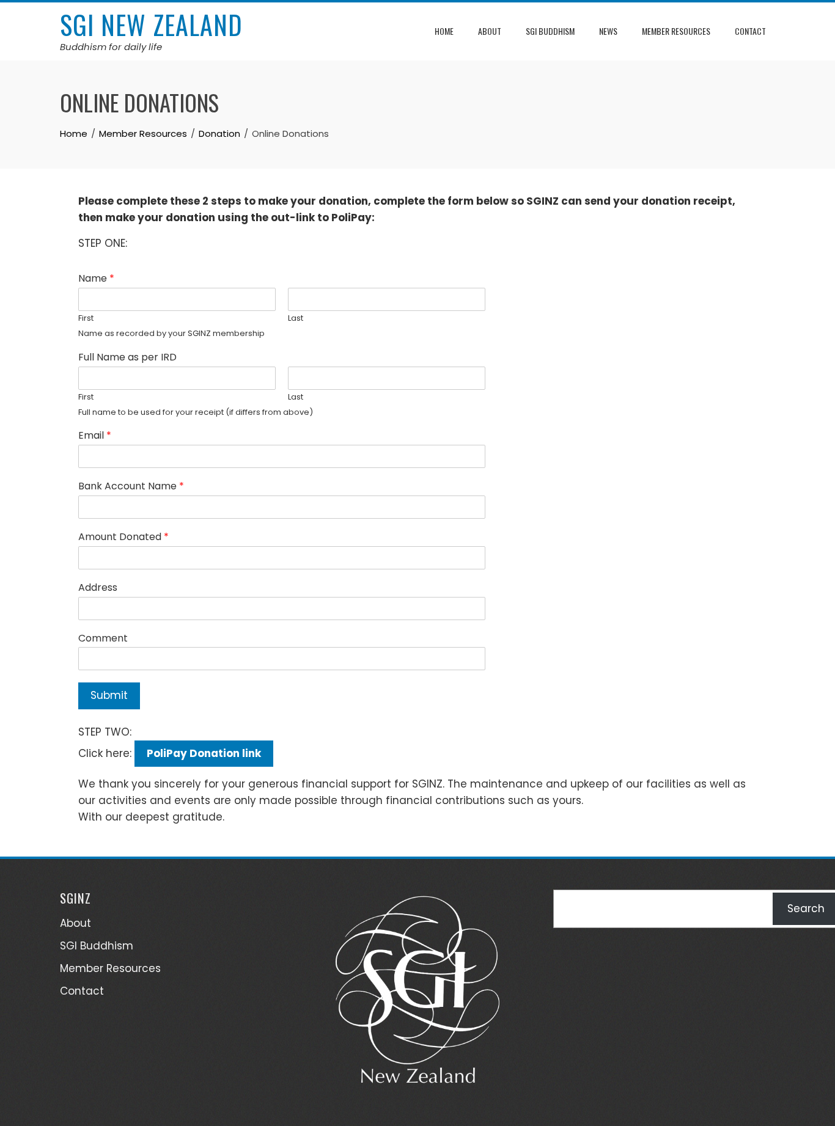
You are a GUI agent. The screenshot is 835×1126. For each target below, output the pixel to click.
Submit (109, 695)
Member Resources (676, 30)
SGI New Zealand (151, 24)
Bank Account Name (131, 486)
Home (444, 30)
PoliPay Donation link (204, 753)
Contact (750, 30)
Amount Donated (123, 537)
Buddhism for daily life (111, 46)
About (489, 30)
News (608, 30)
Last (295, 318)
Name (96, 278)
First (86, 318)
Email (94, 436)
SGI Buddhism (550, 30)
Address (97, 588)
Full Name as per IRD (127, 357)
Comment (103, 638)
